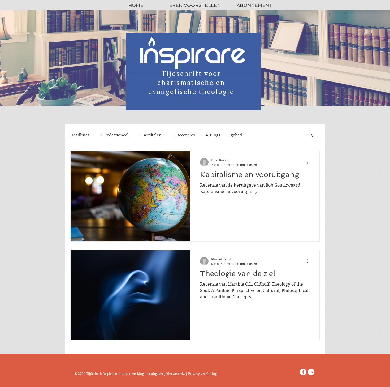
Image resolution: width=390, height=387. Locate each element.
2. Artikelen (150, 135)
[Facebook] (303, 372)
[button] (312, 136)
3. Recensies (183, 135)
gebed (236, 135)
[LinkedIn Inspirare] (311, 372)
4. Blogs (213, 135)
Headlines (79, 135)
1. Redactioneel (114, 135)
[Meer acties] (309, 162)
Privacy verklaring (202, 374)
